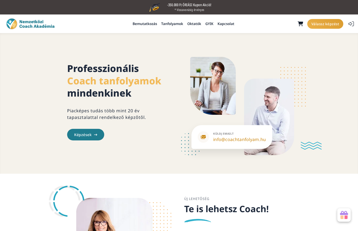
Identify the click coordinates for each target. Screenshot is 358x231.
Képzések (83, 134)
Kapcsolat (226, 23)
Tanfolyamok (172, 23)
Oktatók (194, 23)
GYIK (209, 23)
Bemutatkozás (145, 23)
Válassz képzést (325, 24)
